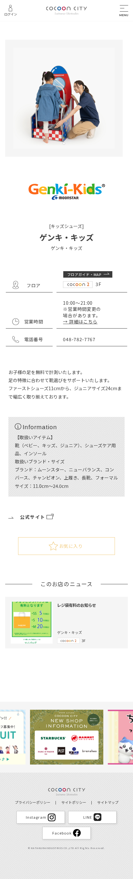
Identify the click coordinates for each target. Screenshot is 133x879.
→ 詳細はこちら (80, 321)
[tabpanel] (64, 98)
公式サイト (32, 517)
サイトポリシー (73, 802)
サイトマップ (107, 802)
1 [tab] (64, 143)
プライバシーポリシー (32, 802)
